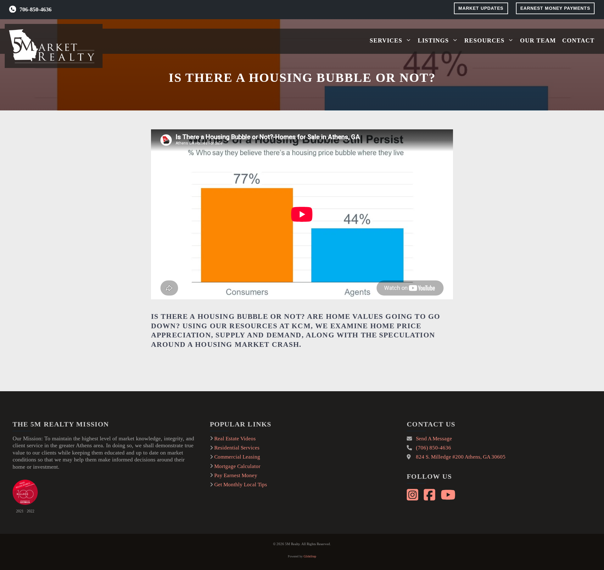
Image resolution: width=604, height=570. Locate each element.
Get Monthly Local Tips (240, 485)
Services (386, 40)
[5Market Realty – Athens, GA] (53, 46)
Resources (484, 40)
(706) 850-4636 (433, 448)
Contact (578, 40)
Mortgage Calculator (237, 466)
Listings (433, 40)
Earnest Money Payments (555, 8)
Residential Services (237, 448)
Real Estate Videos (235, 439)
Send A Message (434, 439)
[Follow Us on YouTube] (447, 493)
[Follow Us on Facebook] (430, 493)
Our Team (538, 40)
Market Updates (480, 8)
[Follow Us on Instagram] (413, 493)
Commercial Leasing (237, 457)
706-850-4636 (36, 9)
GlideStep (310, 556)
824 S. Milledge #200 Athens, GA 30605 (461, 457)
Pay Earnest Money (235, 475)
